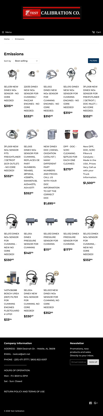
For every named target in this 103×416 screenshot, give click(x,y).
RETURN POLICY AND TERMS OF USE (24, 391)
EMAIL (7, 354)
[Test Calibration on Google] (96, 403)
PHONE (8, 359)
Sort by (7, 61)
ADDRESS (9, 348)
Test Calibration (17, 411)
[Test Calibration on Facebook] (90, 403)
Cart (98, 32)
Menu (8, 32)
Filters (93, 60)
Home (7, 39)
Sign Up (93, 362)
